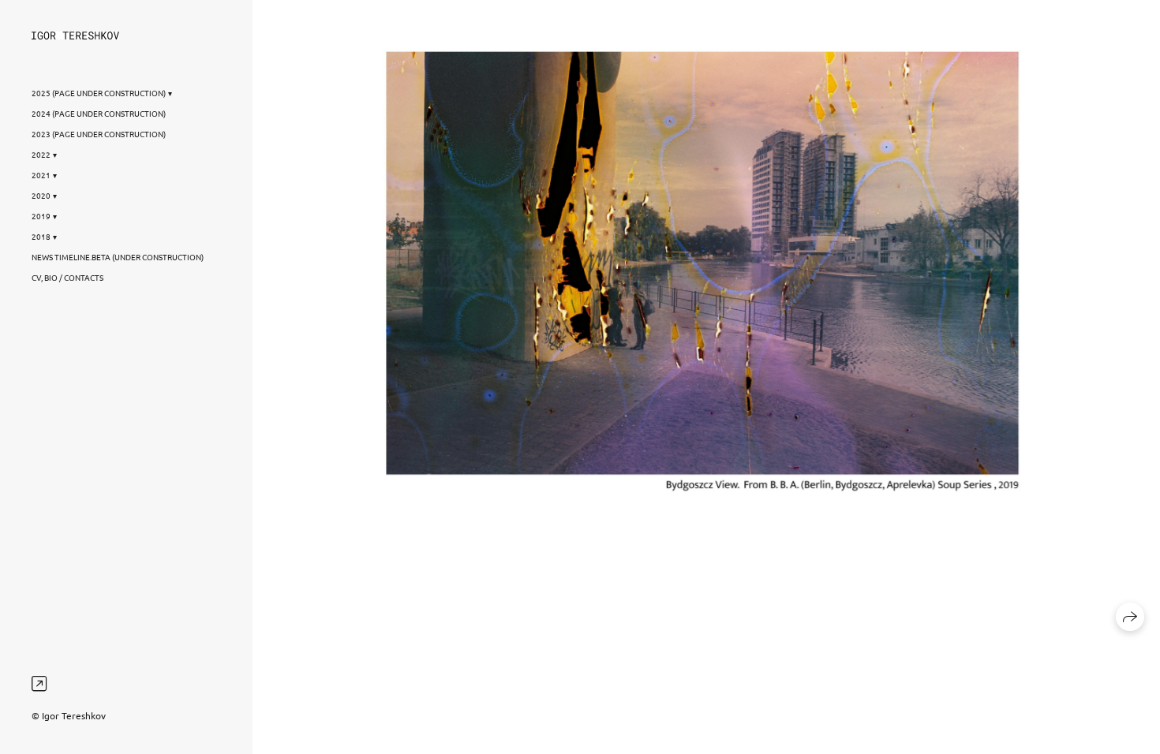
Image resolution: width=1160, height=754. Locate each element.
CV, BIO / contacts (67, 277)
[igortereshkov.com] (75, 35)
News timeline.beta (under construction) (118, 257)
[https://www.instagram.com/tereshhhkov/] (39, 683)
